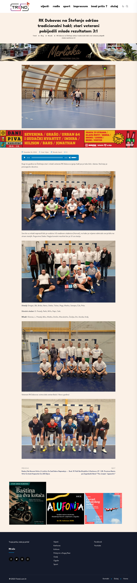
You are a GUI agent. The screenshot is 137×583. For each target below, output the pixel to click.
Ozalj (56, 557)
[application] (50, 157)
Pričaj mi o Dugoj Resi (62, 553)
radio (56, 6)
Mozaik (55, 152)
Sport (60, 152)
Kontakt (106, 579)
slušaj (114, 6)
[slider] (47, 157)
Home (125, 579)
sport (66, 6)
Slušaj (116, 579)
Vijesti (56, 542)
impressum (80, 6)
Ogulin (56, 561)
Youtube (97, 546)
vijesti (45, 6)
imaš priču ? (99, 6)
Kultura (56, 549)
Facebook (98, 542)
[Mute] (70, 158)
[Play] (25, 158)
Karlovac (57, 546)
